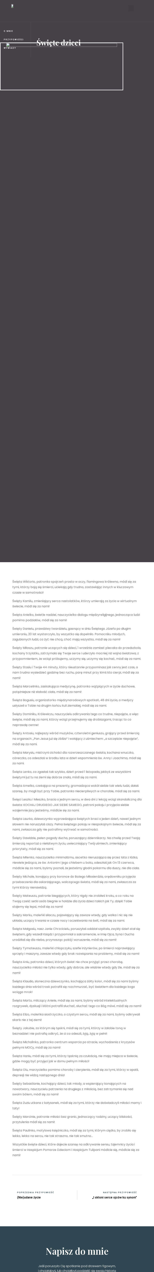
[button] (131, 8)
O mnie (8, 31)
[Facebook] (46, 8)
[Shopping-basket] (63, 8)
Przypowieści (14, 39)
